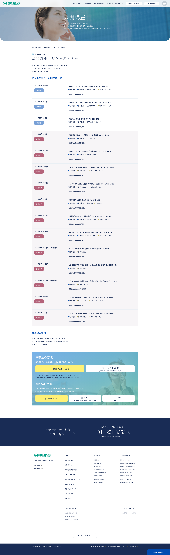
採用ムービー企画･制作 (71, 516)
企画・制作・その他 (70, 508)
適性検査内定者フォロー (115, 3)
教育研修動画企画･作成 (71, 513)
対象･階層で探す (98, 463)
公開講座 (88, 3)
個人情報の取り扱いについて (117, 546)
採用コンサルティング (125, 460)
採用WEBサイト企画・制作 (126, 482)
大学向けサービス (128, 508)
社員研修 (97, 455)
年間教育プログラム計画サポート (128, 466)
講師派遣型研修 (99, 3)
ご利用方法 (68, 465)
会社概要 (68, 498)
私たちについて (78, 3)
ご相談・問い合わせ (159, 552)
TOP (66, 455)
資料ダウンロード (133, 4)
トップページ (36, 47)
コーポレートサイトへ (85, 536)
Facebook (37, 468)
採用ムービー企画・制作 (126, 479)
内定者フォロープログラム (126, 472)
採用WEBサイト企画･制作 (71, 519)
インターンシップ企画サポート (127, 469)
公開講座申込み (152, 4)
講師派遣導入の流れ (99, 479)
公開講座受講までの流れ (100, 472)
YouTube (37, 465)
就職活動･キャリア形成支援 (129, 513)
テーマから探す (98, 466)
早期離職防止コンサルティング (127, 463)
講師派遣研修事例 (71, 470)
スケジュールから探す (99, 469)
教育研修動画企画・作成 (126, 476)
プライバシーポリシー (97, 546)
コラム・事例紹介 (70, 474)
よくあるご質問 (69, 484)
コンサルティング (125, 455)
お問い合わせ (69, 494)
